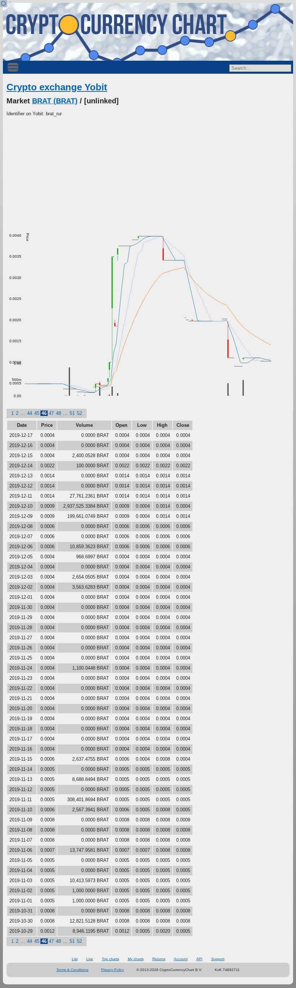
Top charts (110, 959)
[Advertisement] (148, 171)
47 (51, 413)
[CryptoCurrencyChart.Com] (148, 32)
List (75, 959)
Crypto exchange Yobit (56, 87)
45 (36, 413)
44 (29, 413)
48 (58, 413)
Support (218, 959)
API (199, 959)
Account (181, 959)
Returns (158, 959)
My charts (136, 959)
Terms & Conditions (72, 970)
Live (89, 959)
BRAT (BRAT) (55, 101)
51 (72, 413)
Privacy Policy (112, 970)
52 (79, 413)
